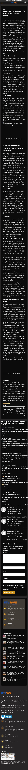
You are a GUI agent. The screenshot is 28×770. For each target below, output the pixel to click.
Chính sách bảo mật (6, 761)
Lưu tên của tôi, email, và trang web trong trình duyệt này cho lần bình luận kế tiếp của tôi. (13, 587)
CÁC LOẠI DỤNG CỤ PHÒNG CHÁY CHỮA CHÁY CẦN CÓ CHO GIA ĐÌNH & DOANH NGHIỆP (16, 637)
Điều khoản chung (9, 763)
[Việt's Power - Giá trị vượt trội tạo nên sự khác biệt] (14, 3)
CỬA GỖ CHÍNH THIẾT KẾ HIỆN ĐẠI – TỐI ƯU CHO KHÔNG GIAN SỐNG (16, 652)
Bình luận (5, 552)
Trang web (5, 578)
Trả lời (26, 489)
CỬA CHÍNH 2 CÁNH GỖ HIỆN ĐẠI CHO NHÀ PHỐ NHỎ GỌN (15, 657)
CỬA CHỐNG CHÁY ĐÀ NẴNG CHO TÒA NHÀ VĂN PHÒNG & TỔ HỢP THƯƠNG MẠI (16, 668)
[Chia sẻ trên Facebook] (3, 405)
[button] (2, 3)
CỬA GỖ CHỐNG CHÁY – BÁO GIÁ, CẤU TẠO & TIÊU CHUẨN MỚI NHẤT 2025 (20, 411)
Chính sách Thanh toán (11, 762)
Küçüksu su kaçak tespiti (9, 453)
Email (4, 572)
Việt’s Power (17, 384)
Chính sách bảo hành (16, 761)
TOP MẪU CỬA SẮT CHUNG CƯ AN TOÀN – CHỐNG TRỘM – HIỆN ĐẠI (16, 648)
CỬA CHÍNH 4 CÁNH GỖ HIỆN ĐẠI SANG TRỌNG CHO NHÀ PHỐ (15, 662)
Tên (4, 565)
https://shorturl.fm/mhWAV (14, 537)
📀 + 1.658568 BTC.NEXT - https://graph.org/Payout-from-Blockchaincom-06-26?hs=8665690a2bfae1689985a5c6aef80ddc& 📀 (15, 480)
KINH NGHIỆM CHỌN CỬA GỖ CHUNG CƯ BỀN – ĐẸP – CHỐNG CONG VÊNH (15, 643)
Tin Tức (4, 9)
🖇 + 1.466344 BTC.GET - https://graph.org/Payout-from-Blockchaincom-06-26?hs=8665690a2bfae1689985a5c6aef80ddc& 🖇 (15, 496)
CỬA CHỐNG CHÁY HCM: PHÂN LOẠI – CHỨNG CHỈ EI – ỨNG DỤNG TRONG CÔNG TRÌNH (16, 673)
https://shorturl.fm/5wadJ (14, 513)
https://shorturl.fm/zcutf (13, 525)
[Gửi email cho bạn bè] (5, 405)
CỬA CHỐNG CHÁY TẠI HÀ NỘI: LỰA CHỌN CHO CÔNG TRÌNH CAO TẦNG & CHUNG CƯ (16, 679)
